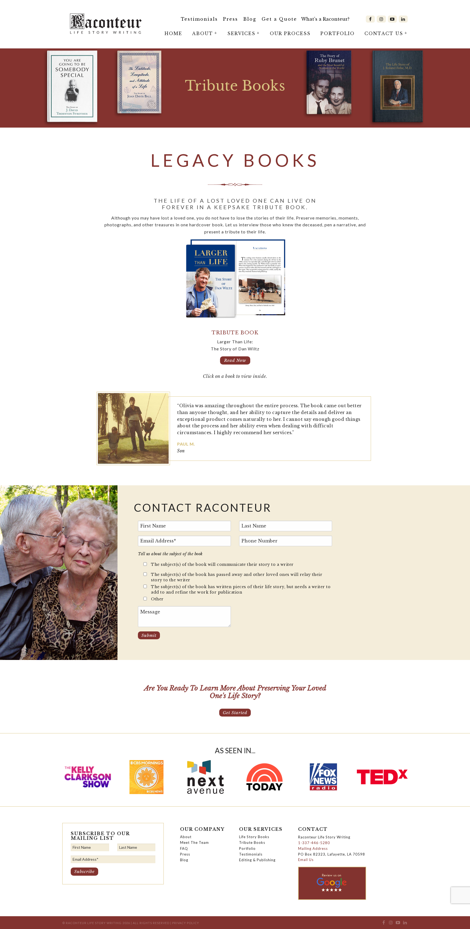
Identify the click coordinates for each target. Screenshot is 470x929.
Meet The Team (194, 842)
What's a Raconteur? (325, 19)
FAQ (184, 848)
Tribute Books (252, 842)
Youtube (392, 19)
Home (173, 33)
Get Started (235, 712)
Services (241, 33)
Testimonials (199, 19)
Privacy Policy (185, 923)
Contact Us (383, 33)
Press (230, 19)
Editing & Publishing (257, 860)
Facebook (370, 19)
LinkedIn (403, 19)
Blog (249, 19)
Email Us (306, 859)
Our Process (290, 33)
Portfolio (337, 33)
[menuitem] (199, 19)
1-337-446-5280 (314, 843)
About (202, 33)
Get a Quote (279, 19)
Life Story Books (254, 837)
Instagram (381, 19)
